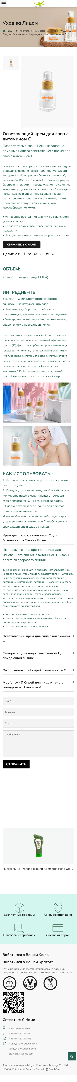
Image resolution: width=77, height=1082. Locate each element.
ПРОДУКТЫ (28, 31)
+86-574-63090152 (20, 1033)
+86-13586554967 (19, 1028)
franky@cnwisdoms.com (23, 1043)
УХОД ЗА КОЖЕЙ (48, 31)
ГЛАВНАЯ (13, 31)
